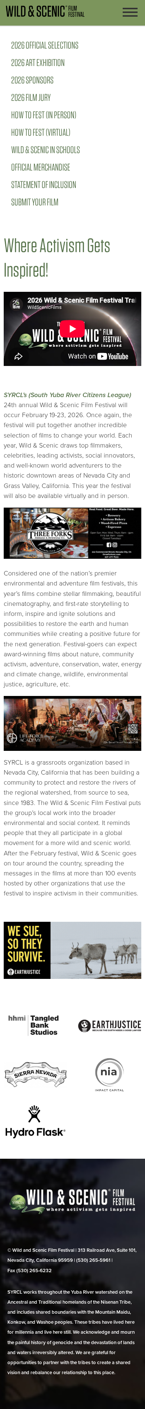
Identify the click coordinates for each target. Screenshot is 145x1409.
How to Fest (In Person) (43, 115)
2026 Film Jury (31, 97)
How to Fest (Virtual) (40, 132)
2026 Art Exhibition (38, 62)
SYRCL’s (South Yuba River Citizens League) (67, 395)
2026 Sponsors (32, 80)
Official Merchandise (40, 167)
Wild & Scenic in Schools (45, 149)
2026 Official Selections (44, 45)
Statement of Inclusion (43, 184)
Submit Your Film (34, 202)
